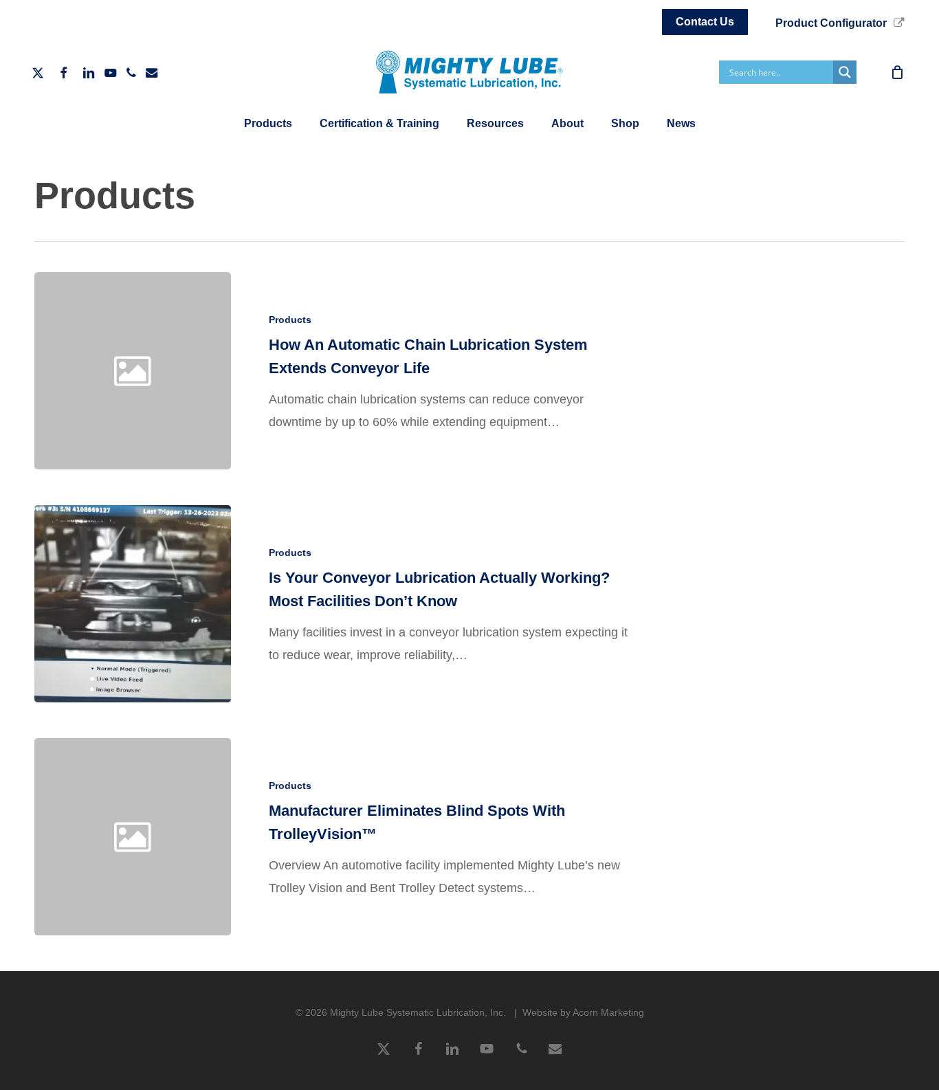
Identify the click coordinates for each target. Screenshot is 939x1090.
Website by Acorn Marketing (583, 1012)
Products (290, 319)
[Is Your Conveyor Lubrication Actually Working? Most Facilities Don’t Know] (132, 603)
